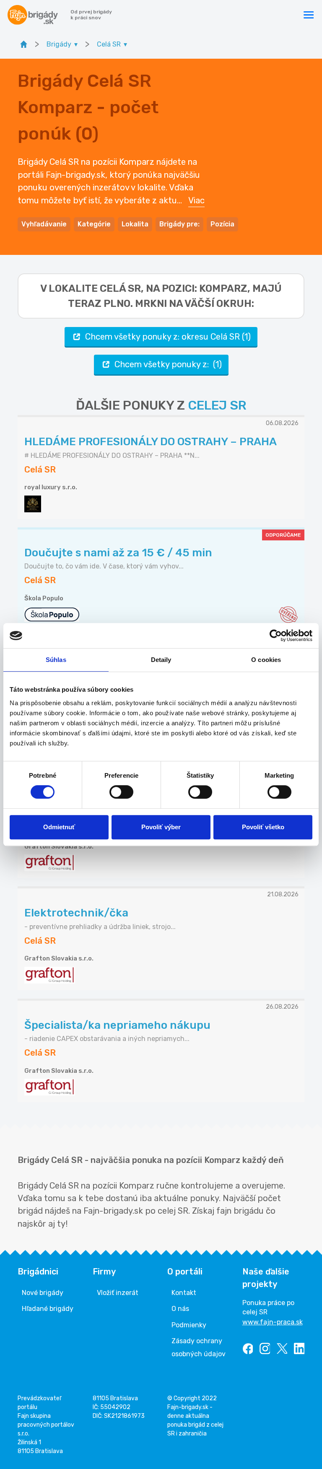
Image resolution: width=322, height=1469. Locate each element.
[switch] (121, 792)
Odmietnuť (59, 827)
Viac (196, 200)
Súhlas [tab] (56, 659)
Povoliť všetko (263, 827)
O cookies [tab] (266, 659)
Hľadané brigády (47, 1309)
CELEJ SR (217, 405)
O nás (180, 1309)
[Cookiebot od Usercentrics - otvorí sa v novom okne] (275, 635)
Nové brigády (42, 1293)
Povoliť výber (161, 827)
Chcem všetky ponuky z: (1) (168, 364)
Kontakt (183, 1293)
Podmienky (188, 1325)
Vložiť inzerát (117, 1293)
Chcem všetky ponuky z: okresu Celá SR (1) (168, 337)
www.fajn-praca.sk (272, 1322)
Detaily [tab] (161, 659)
